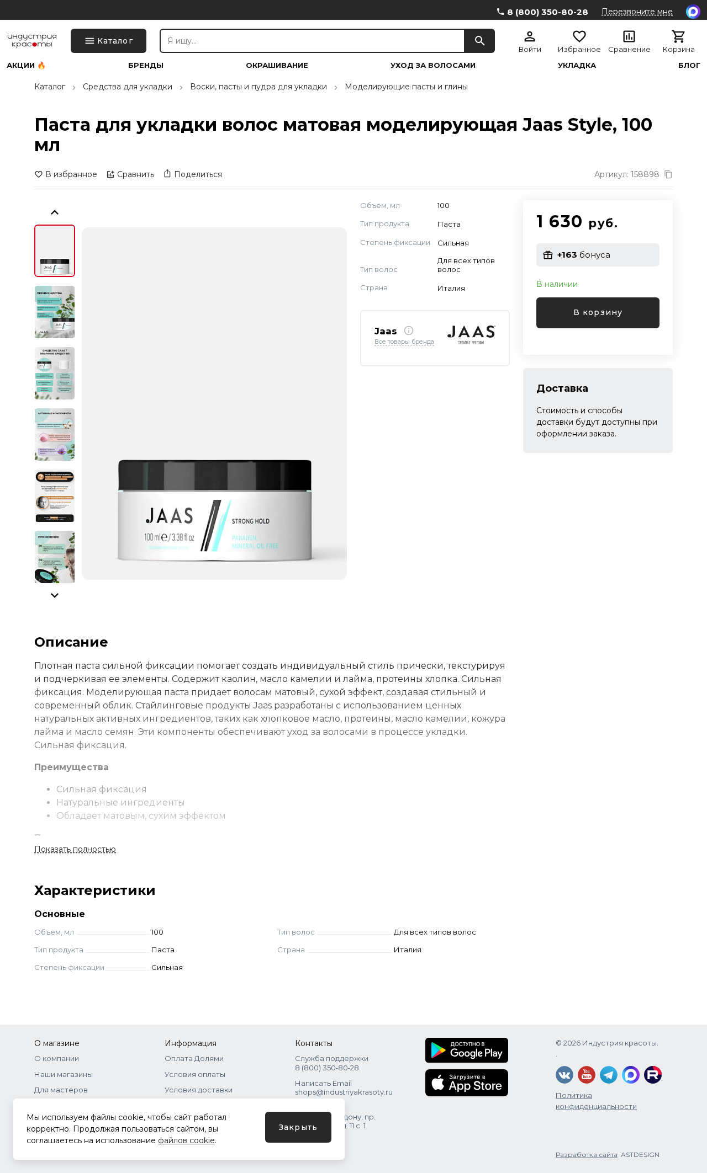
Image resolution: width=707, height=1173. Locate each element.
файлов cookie (186, 1140)
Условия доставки (199, 1089)
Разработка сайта (587, 1154)
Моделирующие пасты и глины (406, 87)
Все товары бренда (404, 341)
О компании (56, 1058)
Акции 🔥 (26, 65)
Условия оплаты (195, 1074)
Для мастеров (61, 1089)
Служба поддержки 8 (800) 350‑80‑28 (331, 1062)
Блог (689, 65)
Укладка (577, 65)
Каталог (49, 87)
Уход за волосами (433, 65)
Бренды (145, 65)
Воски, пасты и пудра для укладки (258, 87)
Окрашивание (277, 65)
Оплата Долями (194, 1058)
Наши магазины (63, 1074)
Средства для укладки (127, 87)
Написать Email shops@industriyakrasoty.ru (344, 1087)
